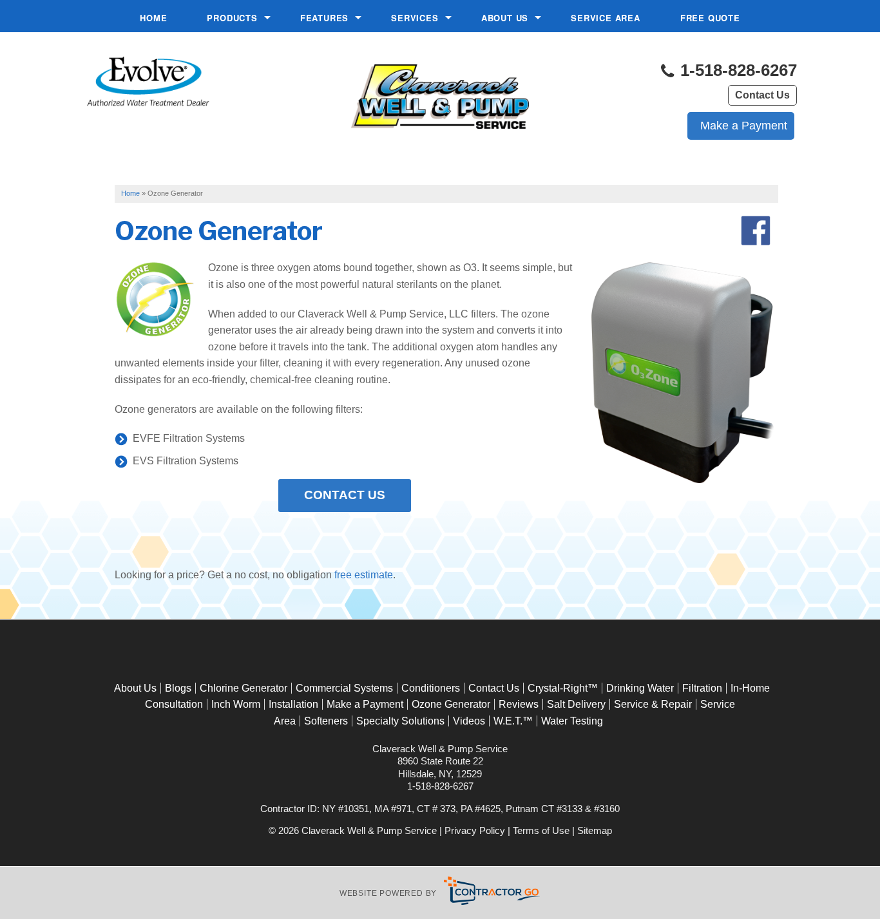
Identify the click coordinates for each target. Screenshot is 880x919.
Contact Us (762, 95)
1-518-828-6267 (736, 70)
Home (153, 18)
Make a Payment (365, 704)
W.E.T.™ (513, 720)
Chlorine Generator (243, 688)
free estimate (363, 574)
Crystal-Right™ (563, 688)
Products (232, 18)
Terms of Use (541, 830)
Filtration (702, 688)
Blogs (178, 688)
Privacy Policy (475, 830)
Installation (293, 704)
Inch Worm (235, 704)
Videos (469, 720)
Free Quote (710, 18)
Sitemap (594, 830)
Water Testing (572, 720)
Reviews (519, 704)
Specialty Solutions (400, 720)
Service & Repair (653, 704)
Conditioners (430, 688)
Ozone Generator (451, 704)
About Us (504, 18)
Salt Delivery (576, 704)
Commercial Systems (344, 688)
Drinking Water (640, 688)
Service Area (605, 18)
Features (324, 18)
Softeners (326, 720)
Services (414, 18)
